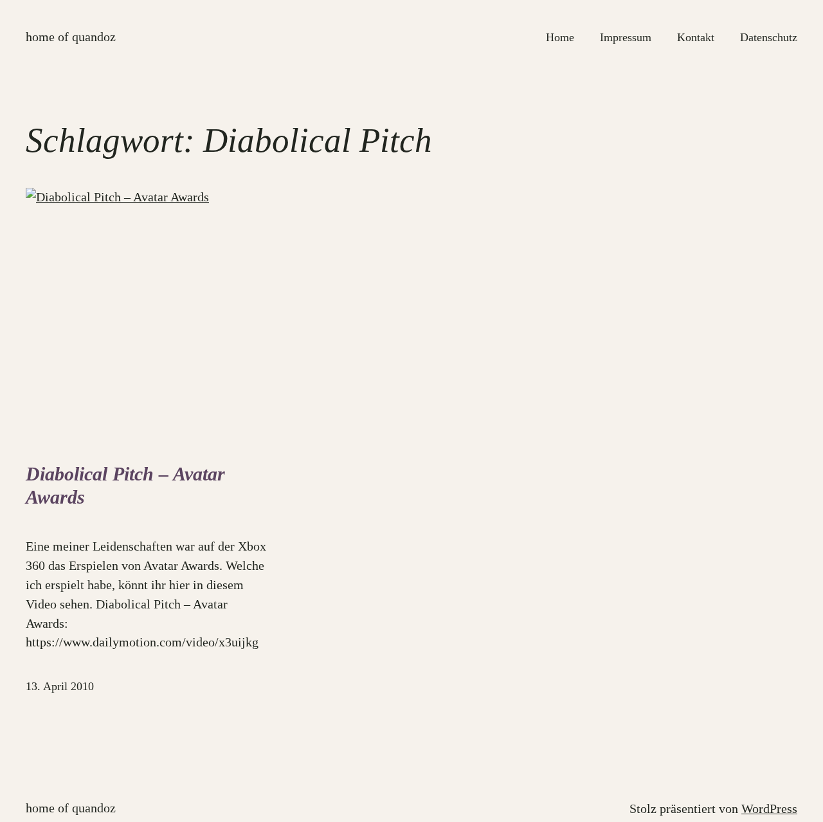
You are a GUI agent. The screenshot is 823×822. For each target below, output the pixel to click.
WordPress (769, 808)
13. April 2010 (60, 686)
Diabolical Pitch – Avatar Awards (125, 485)
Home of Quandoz (71, 37)
